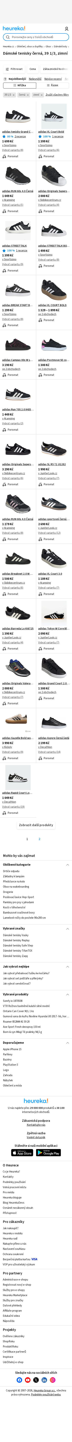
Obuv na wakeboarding (16, 887)
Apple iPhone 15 (12, 1049)
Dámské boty (60, 46)
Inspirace (8, 1357)
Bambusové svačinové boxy (19, 913)
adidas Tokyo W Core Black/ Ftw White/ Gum (54, 629)
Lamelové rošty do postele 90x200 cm (24, 918)
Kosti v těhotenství (14, 907)
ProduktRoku (10, 1347)
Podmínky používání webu (46, 1395)
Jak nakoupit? (10, 1228)
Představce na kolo (14, 882)
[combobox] (36, 37)
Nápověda (8, 1321)
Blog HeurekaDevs (13, 1203)
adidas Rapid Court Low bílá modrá (18, 793)
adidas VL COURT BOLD (52, 305)
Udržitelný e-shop (13, 1362)
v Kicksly (7, 747)
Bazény (7, 1060)
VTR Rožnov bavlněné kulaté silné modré (26, 1006)
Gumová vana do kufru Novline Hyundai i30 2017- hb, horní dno (36, 1016)
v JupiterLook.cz (47, 473)
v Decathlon (45, 747)
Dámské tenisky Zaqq (15, 956)
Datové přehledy (12, 1306)
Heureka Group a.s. (44, 1391)
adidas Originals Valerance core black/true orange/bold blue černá (18, 683)
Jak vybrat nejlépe (16, 966)
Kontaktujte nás (36, 1125)
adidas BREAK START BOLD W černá (18, 305)
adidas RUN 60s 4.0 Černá (17, 191)
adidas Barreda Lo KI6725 (18, 629)
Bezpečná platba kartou (16, 1259)
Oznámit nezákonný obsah (18, 1208)
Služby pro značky (13, 1300)
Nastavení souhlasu (14, 1249)
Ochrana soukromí (13, 1254)
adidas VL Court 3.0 (50, 574)
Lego (6, 1070)
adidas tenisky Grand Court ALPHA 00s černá (18, 132)
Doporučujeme (13, 1043)
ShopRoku (9, 1341)
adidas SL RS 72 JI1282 (52, 464)
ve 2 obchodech (47, 314)
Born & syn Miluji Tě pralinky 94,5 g (22, 1032)
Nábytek (8, 1080)
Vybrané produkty (15, 994)
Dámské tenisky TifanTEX (17, 951)
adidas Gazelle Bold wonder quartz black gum (18, 738)
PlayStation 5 (10, 1065)
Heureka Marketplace (15, 1295)
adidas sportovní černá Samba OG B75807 (54, 519)
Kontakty (8, 1177)
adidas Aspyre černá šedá (53, 738)
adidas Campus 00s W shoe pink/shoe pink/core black (18, 360)
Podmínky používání (14, 1182)
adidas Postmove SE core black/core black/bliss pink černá (54, 360)
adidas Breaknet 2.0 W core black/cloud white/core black (18, 574)
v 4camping (8, 200)
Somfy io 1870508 (12, 1001)
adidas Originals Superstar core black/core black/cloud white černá (54, 191)
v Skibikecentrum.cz (49, 200)
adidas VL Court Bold (51, 132)
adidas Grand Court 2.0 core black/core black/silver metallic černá (54, 683)
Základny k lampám (13, 876)
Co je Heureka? (11, 1172)
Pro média (8, 1192)
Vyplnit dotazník (36, 1137)
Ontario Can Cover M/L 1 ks (18, 1011)
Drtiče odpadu (11, 871)
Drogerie (8, 892)
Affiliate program (12, 1311)
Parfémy (7, 1054)
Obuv (48, 46)
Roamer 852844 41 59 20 (16, 1022)
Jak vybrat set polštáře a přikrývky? (23, 978)
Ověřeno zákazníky (13, 1336)
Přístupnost (10, 1213)
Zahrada (7, 1075)
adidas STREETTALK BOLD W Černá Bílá (54, 246)
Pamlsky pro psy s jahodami (18, 902)
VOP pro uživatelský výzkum (19, 1265)
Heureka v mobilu (13, 1233)
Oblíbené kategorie (16, 865)
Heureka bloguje (12, 1198)
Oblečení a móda (12, 1086)
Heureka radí (10, 1239)
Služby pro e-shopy (14, 1290)
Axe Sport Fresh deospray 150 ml (21, 1027)
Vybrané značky (14, 928)
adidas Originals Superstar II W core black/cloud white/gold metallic (18, 464)
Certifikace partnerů (14, 1352)
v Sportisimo (9, 145)
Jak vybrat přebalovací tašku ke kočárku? (26, 973)
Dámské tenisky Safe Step (18, 946)
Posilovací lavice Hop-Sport (18, 897)
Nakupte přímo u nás (14, 1244)
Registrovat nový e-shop (17, 1285)
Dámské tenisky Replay (16, 940)
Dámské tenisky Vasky (15, 935)
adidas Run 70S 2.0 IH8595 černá (18, 410)
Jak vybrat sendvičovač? (17, 984)
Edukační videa (11, 1316)
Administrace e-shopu (15, 1280)
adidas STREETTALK (14, 246)
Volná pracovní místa (14, 1187)
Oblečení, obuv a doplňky (30, 46)
